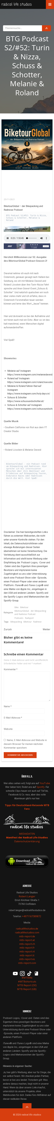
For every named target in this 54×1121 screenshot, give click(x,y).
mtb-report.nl (27, 951)
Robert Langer (27, 896)
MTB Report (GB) (27, 989)
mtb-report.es (27, 959)
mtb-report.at (27, 940)
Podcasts (18, 618)
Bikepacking (16, 621)
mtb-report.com (27, 963)
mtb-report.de (27, 936)
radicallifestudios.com (27, 932)
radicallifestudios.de (27, 928)
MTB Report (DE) (27, 985)
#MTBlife (27, 977)
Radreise (37, 621)
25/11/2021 (9, 199)
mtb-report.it (27, 955)
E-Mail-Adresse (13, 717)
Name (8, 706)
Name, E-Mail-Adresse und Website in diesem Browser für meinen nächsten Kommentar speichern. (25, 744)
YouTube (45, 783)
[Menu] (49, 4)
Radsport (29, 618)
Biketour (24, 607)
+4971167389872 (31, 916)
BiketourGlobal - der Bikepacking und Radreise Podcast (30, 612)
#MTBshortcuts (27, 981)
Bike (16, 607)
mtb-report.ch (27, 944)
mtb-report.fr (27, 947)
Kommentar (10, 669)
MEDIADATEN (27, 833)
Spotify (41, 787)
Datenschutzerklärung (27, 841)
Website (8, 729)
